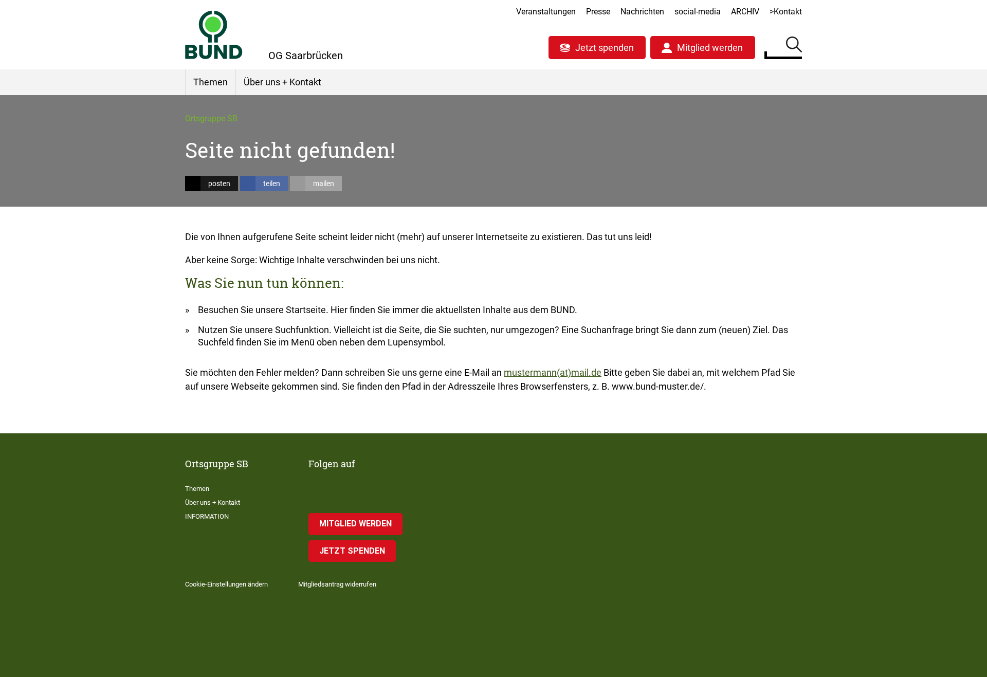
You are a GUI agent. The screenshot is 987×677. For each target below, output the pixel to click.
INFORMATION (207, 516)
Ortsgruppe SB (211, 118)
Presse (598, 11)
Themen (210, 82)
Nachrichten (642, 11)
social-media (697, 11)
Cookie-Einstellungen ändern (226, 584)
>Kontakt (786, 11)
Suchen (794, 46)
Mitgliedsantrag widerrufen (337, 584)
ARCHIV (745, 11)
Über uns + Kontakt (282, 82)
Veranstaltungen (546, 11)
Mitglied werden (710, 47)
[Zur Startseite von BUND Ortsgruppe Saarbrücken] (214, 34)
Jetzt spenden (604, 47)
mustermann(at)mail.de (552, 372)
